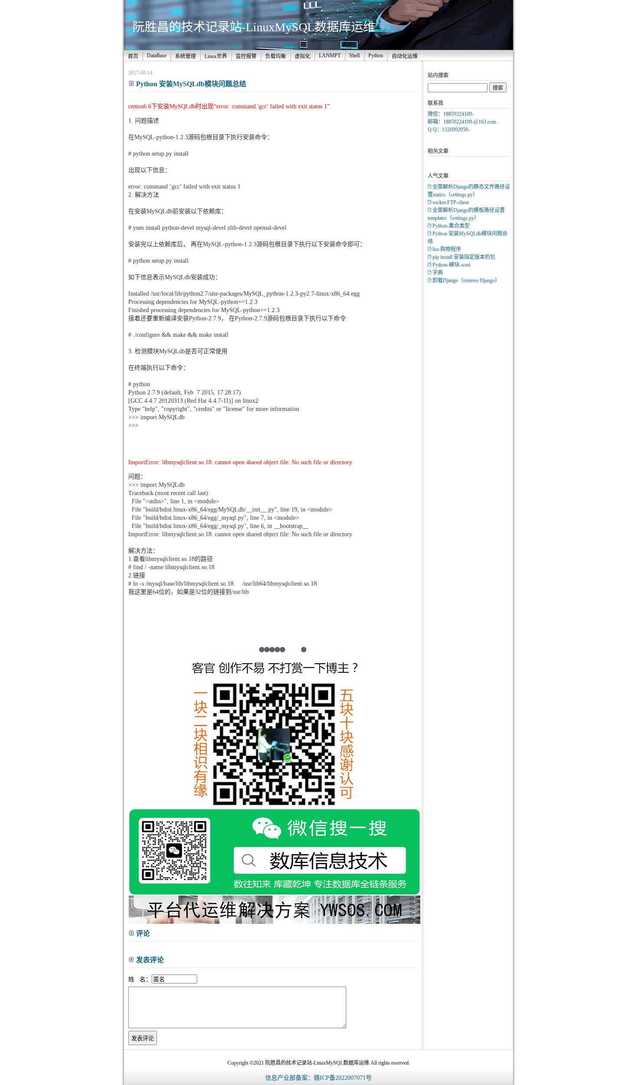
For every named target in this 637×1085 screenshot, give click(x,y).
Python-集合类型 (451, 226)
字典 (437, 273)
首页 (133, 56)
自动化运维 (405, 56)
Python (375, 55)
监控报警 (246, 56)
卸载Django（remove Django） (466, 280)
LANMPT (330, 55)
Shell (354, 55)
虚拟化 (302, 56)
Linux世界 (216, 56)
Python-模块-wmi (451, 265)
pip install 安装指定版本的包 (463, 257)
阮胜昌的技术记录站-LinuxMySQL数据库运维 (254, 27)
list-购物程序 (446, 249)
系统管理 (185, 56)
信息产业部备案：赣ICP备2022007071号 (318, 1078)
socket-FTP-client (450, 202)
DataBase (156, 55)
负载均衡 (275, 56)
